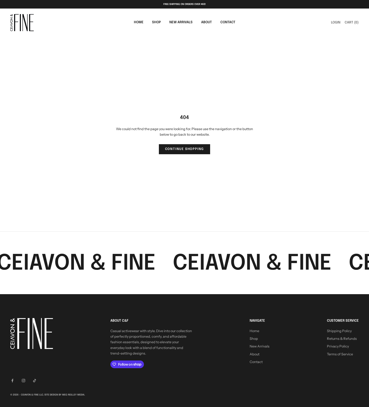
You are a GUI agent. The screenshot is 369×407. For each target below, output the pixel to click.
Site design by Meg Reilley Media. (64, 395)
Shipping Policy (339, 331)
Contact (227, 22)
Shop (156, 22)
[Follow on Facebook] (12, 380)
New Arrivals (181, 22)
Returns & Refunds (342, 338)
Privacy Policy (338, 346)
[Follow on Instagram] (23, 380)
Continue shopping (184, 149)
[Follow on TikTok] (34, 380)
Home (139, 22)
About (206, 22)
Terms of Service (340, 354)
